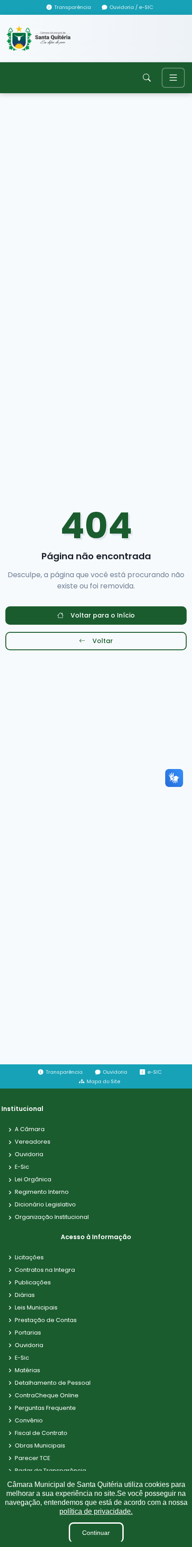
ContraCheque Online (47, 1396)
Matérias (27, 1371)
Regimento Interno (42, 1192)
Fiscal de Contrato (41, 1433)
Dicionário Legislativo (45, 1205)
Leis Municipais (36, 1308)
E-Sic (22, 1167)
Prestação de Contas (46, 1320)
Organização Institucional (52, 1217)
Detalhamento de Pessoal (53, 1383)
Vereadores (32, 1142)
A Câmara (30, 1129)
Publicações (33, 1283)
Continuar (96, 1532)
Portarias (28, 1333)
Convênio (29, 1421)
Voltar (102, 640)
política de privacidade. (96, 1511)
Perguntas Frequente (45, 1408)
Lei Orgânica (33, 1180)
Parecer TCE (32, 1458)
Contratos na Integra (45, 1270)
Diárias (25, 1295)
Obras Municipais (40, 1446)
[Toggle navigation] (173, 78)
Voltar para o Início (103, 615)
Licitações (29, 1258)
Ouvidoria (29, 1155)
